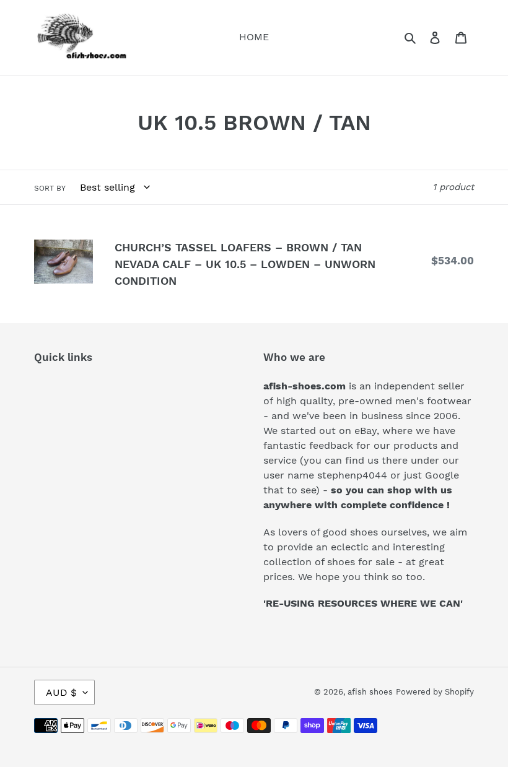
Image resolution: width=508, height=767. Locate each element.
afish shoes (370, 691)
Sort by (50, 188)
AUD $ (61, 692)
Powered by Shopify (435, 691)
